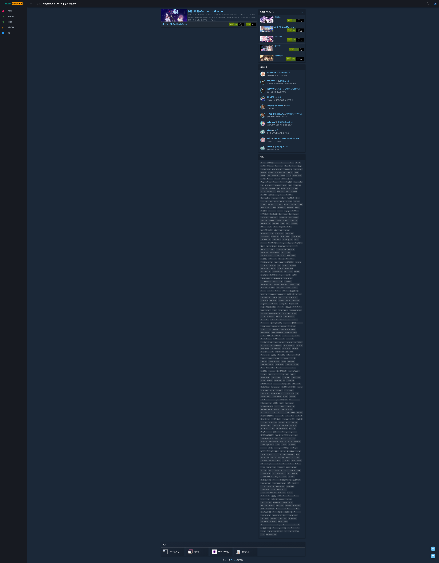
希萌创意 (264, 211)
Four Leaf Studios (266, 454)
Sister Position (290, 412)
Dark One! (297, 201)
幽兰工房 (270, 336)
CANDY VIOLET (279, 406)
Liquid (270, 227)
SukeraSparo (283, 214)
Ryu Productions (266, 339)
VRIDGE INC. (272, 259)
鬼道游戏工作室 (271, 307)
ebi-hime (263, 172)
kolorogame (289, 403)
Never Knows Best (266, 201)
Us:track (277, 291)
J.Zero (278, 445)
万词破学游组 (270, 509)
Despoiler (273, 518)
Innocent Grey (298, 169)
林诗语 (299, 461)
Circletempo (265, 323)
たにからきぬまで (293, 371)
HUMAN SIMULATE (267, 477)
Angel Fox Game (266, 432)
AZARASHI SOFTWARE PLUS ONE (271, 278)
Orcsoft (282, 175)
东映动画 (299, 412)
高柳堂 (288, 275)
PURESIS (289, 499)
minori (289, 188)
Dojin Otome (291, 256)
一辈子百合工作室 (266, 342)
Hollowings (277, 185)
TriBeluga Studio (293, 496)
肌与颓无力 (277, 380)
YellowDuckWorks (281, 428)
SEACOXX (289, 195)
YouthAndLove (265, 396)
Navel (283, 188)
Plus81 (283, 256)
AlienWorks (270, 316)
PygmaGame (265, 268)
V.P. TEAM (291, 198)
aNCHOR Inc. (288, 272)
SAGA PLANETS (279, 201)
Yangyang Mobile (266, 409)
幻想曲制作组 (265, 387)
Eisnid (278, 509)
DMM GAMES (265, 393)
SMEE (297, 207)
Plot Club (283, 438)
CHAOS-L (270, 291)
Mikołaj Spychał (287, 239)
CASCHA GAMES (266, 384)
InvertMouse (281, 207)
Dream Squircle (294, 525)
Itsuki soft (272, 371)
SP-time (273, 207)
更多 (302, 12)
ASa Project (283, 217)
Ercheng (294, 288)
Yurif (276, 438)
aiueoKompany (266, 310)
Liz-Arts (274, 297)
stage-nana (292, 432)
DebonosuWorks (285, 320)
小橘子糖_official (287, 502)
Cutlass (278, 220)
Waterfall (291, 477)
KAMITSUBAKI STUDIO (289, 387)
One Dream (279, 505)
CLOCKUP (295, 211)
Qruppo (286, 204)
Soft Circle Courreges (267, 220)
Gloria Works (286, 348)
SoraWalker (285, 377)
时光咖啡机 (264, 345)
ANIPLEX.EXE (283, 297)
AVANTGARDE (265, 326)
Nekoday (264, 374)
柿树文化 (295, 483)
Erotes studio (298, 182)
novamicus (295, 300)
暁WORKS (294, 204)
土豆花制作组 (289, 262)
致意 (279, 265)
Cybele (285, 396)
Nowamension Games (268, 525)
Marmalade (264, 217)
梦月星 (292, 419)
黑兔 (274, 432)
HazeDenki (284, 284)
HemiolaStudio (273, 441)
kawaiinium (273, 217)
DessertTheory (282, 432)
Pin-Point (289, 342)
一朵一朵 (292, 358)
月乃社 (270, 448)
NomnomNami (265, 483)
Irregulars (264, 304)
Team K (278, 435)
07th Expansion (266, 281)
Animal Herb (289, 268)
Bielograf (264, 361)
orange (300, 387)
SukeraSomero (293, 214)
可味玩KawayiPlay (267, 262)
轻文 (299, 166)
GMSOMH (281, 457)
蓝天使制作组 (279, 233)
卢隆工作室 (291, 438)
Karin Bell (299, 345)
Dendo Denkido (291, 467)
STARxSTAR (274, 320)
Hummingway (296, 377)
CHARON (285, 265)
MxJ (289, 473)
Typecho (234, 560)
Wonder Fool (286, 509)
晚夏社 (293, 374)
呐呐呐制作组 (280, 352)
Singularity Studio (293, 528)
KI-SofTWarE (265, 428)
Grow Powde (280, 368)
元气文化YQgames (267, 406)
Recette (263, 291)
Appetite (263, 204)
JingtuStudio (280, 195)
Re (282, 416)
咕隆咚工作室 (288, 512)
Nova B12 (264, 422)
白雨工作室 (298, 243)
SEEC (276, 451)
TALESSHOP (265, 249)
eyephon (263, 448)
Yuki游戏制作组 (281, 249)
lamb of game (276, 169)
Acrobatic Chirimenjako (292, 505)
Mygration (273, 521)
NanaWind (291, 249)
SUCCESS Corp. (277, 281)
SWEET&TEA (290, 259)
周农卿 (294, 275)
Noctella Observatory (279, 483)
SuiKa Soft (272, 265)
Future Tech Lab (279, 342)
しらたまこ (280, 412)
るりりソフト (265, 499)
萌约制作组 (281, 355)
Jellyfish (276, 409)
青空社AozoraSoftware (287, 454)
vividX (281, 403)
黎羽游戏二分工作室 (267, 435)
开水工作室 (291, 326)
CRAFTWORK (296, 384)
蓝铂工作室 (264, 521)
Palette (263, 175)
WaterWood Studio (275, 461)
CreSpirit (295, 348)
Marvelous (276, 329)
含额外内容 (270, 163)
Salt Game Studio (274, 361)
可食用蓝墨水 (298, 342)
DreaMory (290, 207)
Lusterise (272, 188)
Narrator (270, 179)
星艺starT (270, 451)
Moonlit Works (283, 310)
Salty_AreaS (264, 518)
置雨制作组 (264, 275)
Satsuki (294, 313)
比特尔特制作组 (266, 528)
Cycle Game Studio (277, 393)
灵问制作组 (295, 336)
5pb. (276, 166)
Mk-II (262, 509)
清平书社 (278, 46)
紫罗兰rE (277, 17)
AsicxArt (275, 182)
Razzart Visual (265, 297)
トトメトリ (293, 246)
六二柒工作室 (286, 384)
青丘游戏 (294, 422)
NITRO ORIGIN (288, 390)
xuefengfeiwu (280, 486)
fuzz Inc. (263, 243)
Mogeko (276, 284)
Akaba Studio (265, 355)
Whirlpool (270, 166)
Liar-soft (277, 179)
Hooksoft (264, 441)
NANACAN (289, 339)
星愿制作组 (273, 275)
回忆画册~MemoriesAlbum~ (205, 11)
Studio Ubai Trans (266, 284)
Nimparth (264, 288)
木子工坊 (264, 195)
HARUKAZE (264, 214)
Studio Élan (264, 252)
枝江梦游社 (292, 445)
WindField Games (266, 400)
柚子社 (290, 179)
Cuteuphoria (265, 489)
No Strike (282, 198)
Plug (281, 441)
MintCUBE (292, 428)
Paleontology (275, 387)
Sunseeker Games (266, 256)
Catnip (282, 243)
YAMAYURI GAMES (266, 230)
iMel (278, 188)
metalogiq (278, 448)
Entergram (268, 185)
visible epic (293, 448)
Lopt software (290, 406)
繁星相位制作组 (266, 480)
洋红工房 (289, 182)
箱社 (287, 374)
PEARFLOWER (289, 393)
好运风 (274, 496)
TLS (290, 531)
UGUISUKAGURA (295, 470)
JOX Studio (284, 358)
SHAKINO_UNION (273, 358)
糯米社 (275, 403)
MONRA (282, 451)
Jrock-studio (286, 336)
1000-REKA (272, 294)
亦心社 (273, 489)
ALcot (276, 230)
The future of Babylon (267, 505)
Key (281, 166)
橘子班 (263, 166)
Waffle (288, 300)
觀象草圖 (293, 265)
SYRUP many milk (278, 339)
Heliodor (298, 464)
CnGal (297, 457)
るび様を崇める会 (288, 345)
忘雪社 (274, 355)
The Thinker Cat (275, 348)
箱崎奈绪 (294, 223)
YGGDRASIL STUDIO (267, 233)
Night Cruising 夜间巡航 (275, 531)
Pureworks (277, 384)
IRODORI (269, 380)
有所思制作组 (294, 291)
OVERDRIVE (275, 236)
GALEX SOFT (270, 368)
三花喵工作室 (282, 518)
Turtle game (280, 288)
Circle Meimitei (276, 396)
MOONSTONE (297, 175)
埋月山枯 (264, 259)
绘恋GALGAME (294, 284)
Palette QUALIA (281, 489)
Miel (269, 175)
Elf (262, 464)
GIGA (290, 185)
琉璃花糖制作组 (280, 172)
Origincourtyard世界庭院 (268, 493)
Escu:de (294, 473)
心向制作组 (288, 281)
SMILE (298, 355)
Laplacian (264, 188)
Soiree (272, 390)
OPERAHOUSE (276, 419)
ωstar (287, 416)
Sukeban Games (289, 316)
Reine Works (265, 348)
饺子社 (276, 454)
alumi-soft (279, 390)
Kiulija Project (285, 252)
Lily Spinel (299, 416)
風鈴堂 (271, 470)
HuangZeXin (283, 304)
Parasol (263, 358)
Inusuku (294, 320)
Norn (297, 198)
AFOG (288, 422)
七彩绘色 (271, 195)
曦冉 (262, 307)
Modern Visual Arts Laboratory (270, 313)
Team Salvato (265, 419)
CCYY (272, 249)
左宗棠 (294, 323)
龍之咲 (296, 239)
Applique (287, 211)
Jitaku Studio (276, 239)
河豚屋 (288, 288)
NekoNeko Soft (265, 223)
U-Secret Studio (265, 473)
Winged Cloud (280, 163)
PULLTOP (289, 172)
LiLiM (262, 534)
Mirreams (285, 425)
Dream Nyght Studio (267, 445)
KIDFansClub (282, 496)
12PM (275, 227)
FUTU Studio (297, 307)
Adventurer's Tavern (292, 364)
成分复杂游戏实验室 (267, 416)
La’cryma (264, 294)
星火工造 (272, 288)
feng (287, 223)
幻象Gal (284, 445)
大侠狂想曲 (279, 55)
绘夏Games (281, 493)
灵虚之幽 (288, 307)
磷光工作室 (280, 191)
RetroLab (292, 396)
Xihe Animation (294, 400)
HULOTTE (264, 265)
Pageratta (287, 323)
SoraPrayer (272, 211)
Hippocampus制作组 (279, 528)
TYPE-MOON (265, 207)
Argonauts (264, 300)
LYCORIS (298, 294)
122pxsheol (290, 355)
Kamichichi (290, 380)
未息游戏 (282, 227)
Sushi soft (275, 198)
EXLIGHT (299, 419)
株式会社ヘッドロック (268, 412)
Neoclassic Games (291, 332)
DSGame (275, 480)
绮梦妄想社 (291, 361)
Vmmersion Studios (267, 364)
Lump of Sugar (265, 169)
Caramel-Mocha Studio (279, 326)
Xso (297, 393)
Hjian (272, 428)
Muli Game (276, 502)
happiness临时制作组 (280, 400)
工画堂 (263, 179)
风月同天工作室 (266, 329)
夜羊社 (277, 470)
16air (262, 368)
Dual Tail (285, 220)
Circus (289, 175)
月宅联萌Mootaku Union (289, 435)
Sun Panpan (292, 518)
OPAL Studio (293, 297)
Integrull (289, 493)
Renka (282, 223)
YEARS (283, 361)
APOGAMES (264, 320)
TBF (285, 531)
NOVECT (280, 268)
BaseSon (281, 300)
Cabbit (289, 227)
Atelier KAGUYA (266, 272)
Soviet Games (273, 304)
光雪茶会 (285, 448)
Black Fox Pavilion (275, 345)
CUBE (271, 352)
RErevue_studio (265, 515)
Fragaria (281, 275)
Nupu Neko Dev (283, 246)
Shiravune (275, 223)
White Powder (279, 262)
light (297, 454)
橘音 (289, 483)
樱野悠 (273, 268)
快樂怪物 (264, 371)
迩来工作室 (284, 470)
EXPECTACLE (277, 515)
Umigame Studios (282, 525)
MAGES (298, 163)
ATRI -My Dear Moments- (284, 27)
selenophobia (265, 377)
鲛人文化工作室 (266, 512)
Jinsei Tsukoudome (267, 438)
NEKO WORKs (287, 169)
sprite (284, 185)
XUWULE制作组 (273, 243)
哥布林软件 (273, 300)
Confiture (264, 461)
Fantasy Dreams (270, 464)
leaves (300, 323)
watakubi (285, 419)
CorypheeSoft (293, 304)
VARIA (263, 451)
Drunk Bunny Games (293, 451)
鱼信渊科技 (296, 480)
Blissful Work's (271, 467)
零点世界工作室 (281, 371)
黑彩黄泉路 (273, 214)
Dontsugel (297, 512)
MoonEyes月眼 (274, 252)
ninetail (295, 188)
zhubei (263, 336)
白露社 (284, 179)
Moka (293, 461)
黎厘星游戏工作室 (285, 480)
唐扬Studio (281, 467)
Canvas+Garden (271, 246)
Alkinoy (263, 227)
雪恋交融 (278, 36)
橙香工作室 (289, 352)
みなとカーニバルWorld (292, 441)
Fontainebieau (281, 464)
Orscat (263, 486)
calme (287, 230)
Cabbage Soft (265, 198)
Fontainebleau (290, 368)
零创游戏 (289, 201)
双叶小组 (281, 259)
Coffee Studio (265, 496)
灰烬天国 (294, 191)
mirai (300, 204)
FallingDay (295, 509)
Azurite (263, 531)
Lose (287, 191)
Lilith (281, 230)
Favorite (280, 211)
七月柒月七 (289, 243)
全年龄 (263, 163)
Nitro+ (282, 182)
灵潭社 (296, 172)
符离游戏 (274, 499)
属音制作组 (264, 352)
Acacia (278, 416)
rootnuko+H (281, 294)
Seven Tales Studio (277, 332)
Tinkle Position (265, 425)
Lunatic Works (285, 236)
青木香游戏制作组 (276, 323)
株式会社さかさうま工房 (276, 374)
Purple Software (266, 182)
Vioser (275, 310)
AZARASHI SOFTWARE (275, 204)
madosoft (275, 175)
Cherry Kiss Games (290, 166)
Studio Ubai (293, 220)
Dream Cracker (283, 521)
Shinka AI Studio (266, 502)
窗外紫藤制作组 (277, 272)
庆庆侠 (263, 380)
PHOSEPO (293, 425)
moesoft (281, 499)
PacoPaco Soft (265, 239)
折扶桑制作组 (279, 364)
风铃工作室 (290, 294)
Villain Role (286, 461)
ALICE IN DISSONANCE (268, 191)
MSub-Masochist (266, 403)
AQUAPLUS (297, 185)
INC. (274, 473)
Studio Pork (289, 233)
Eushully (290, 464)
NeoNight (281, 307)
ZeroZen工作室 (277, 512)
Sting (262, 246)
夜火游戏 (264, 470)
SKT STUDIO (265, 457)
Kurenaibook (288, 278)
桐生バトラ (289, 457)
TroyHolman (276, 425)
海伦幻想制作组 (293, 217)
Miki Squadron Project (288, 329)
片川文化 (273, 457)
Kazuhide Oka (296, 236)
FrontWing (290, 163)
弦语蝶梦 (281, 422)
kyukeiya (279, 316)
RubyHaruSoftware (180, 24)
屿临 (284, 515)
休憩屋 (263, 316)
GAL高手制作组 (271, 534)
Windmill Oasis (292, 515)
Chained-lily (290, 486)
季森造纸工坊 (281, 473)
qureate (270, 172)
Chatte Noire (286, 313)
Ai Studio (285, 291)
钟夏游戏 (296, 531)
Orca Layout (273, 422)
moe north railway (286, 409)
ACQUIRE (277, 336)
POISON (296, 272)
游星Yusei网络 (276, 377)
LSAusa (276, 256)
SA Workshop (265, 332)
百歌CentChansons (295, 310)
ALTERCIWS (264, 390)
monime (298, 262)
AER (292, 416)
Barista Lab (270, 486)
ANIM (263, 467)
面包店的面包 (265, 236)
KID (262, 185)
